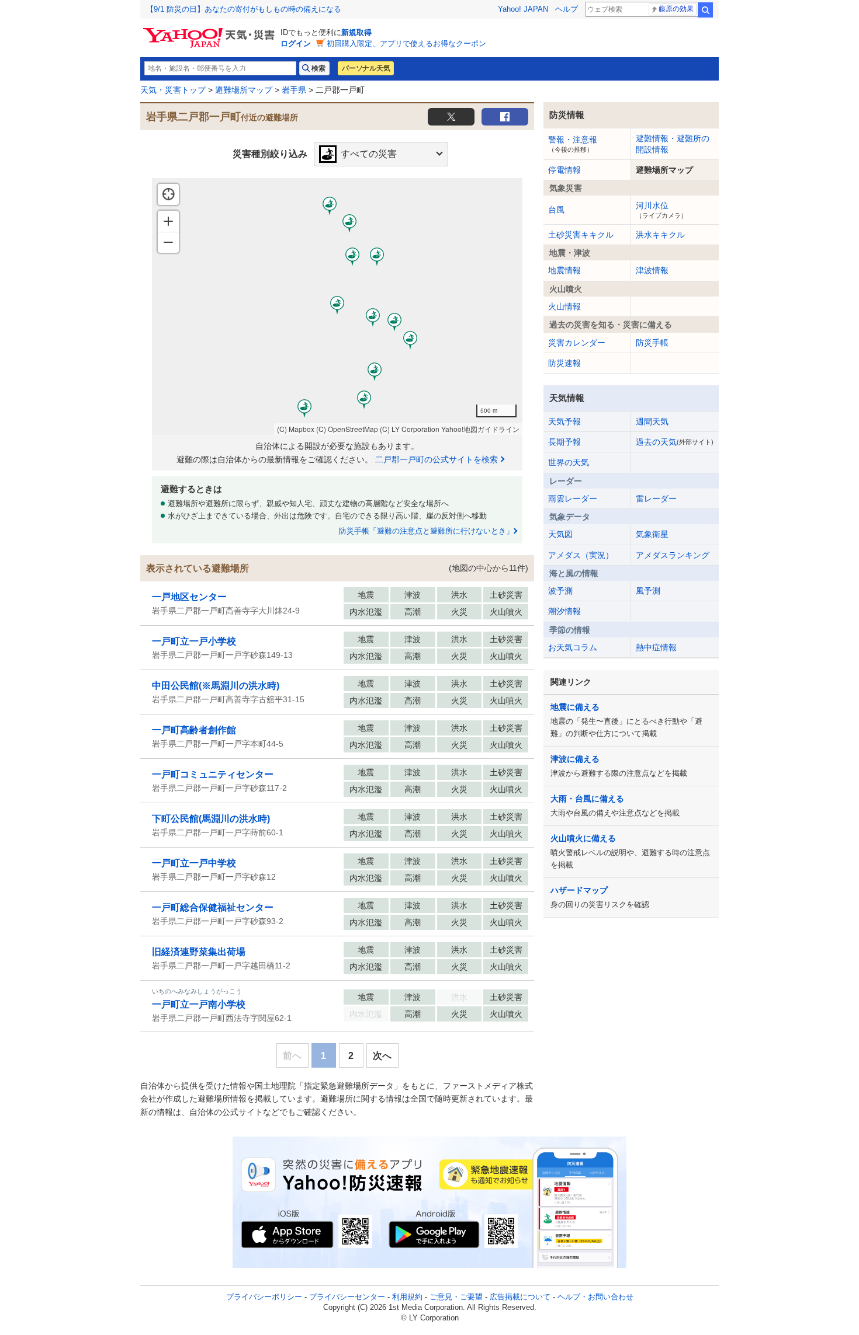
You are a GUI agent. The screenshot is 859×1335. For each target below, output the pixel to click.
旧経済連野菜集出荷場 (198, 952)
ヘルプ (566, 9)
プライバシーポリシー (264, 1296)
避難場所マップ (243, 90)
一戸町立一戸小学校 (194, 641)
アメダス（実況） (581, 555)
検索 (705, 10)
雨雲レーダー (572, 498)
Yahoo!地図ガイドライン (480, 429)
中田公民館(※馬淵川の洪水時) (215, 686)
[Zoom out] (168, 242)
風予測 (648, 590)
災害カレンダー (576, 342)
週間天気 (652, 421)
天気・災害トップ (173, 90)
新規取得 (356, 32)
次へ (382, 1056)
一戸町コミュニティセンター (212, 774)
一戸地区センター (189, 597)
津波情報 (652, 270)
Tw (451, 117)
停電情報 (564, 170)
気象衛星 (652, 534)
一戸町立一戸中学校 (194, 863)
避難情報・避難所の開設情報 (672, 144)
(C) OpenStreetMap (347, 429)
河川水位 (661, 209)
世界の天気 (568, 462)
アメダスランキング (672, 555)
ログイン (295, 43)
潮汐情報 (564, 611)
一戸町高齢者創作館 (194, 730)
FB (505, 117)
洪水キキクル (660, 234)
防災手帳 (652, 342)
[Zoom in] (168, 221)
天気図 (560, 534)
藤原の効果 (676, 9)
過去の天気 (674, 442)
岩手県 (294, 90)
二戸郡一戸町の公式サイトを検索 (436, 459)
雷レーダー (656, 498)
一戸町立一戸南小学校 (198, 1004)
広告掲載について (520, 1296)
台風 (556, 209)
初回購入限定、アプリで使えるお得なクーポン (406, 43)
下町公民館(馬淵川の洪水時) (211, 819)
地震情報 (564, 270)
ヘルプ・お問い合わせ (595, 1296)
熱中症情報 (656, 647)
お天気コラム (572, 647)
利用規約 (407, 1296)
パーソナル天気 (366, 68)
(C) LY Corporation (409, 429)
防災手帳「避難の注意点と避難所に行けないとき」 (426, 531)
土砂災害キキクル (581, 234)
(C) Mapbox (295, 429)
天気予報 (564, 421)
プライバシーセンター (347, 1296)
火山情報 (564, 306)
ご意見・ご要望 (456, 1296)
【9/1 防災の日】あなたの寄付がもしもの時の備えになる (243, 9)
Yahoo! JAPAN (523, 9)
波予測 (560, 590)
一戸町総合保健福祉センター (212, 907)
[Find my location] (168, 194)
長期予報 (564, 442)
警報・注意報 (572, 143)
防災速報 (564, 363)
